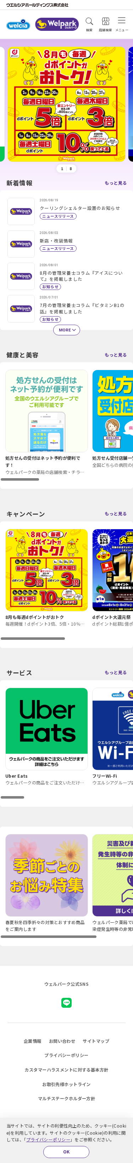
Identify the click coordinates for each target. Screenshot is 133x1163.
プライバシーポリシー (48, 1139)
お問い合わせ (62, 1041)
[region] (66, 425)
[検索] (89, 21)
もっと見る (116, 183)
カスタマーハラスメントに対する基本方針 (66, 1070)
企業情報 (32, 1041)
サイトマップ (96, 1041)
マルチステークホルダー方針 (66, 1098)
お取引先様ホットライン (66, 1084)
